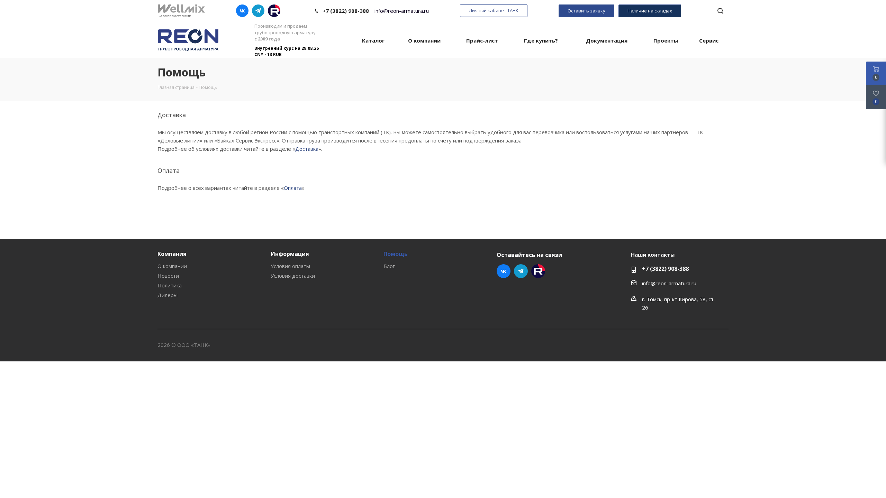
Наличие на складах (649, 11)
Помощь (395, 254)
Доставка (306, 148)
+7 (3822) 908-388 (346, 10)
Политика (169, 285)
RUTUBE (274, 10)
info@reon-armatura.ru (401, 11)
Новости (168, 275)
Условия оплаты (290, 265)
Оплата (293, 187)
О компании (172, 265)
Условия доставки (293, 275)
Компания (172, 254)
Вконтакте (242, 10)
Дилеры (167, 295)
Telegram (258, 10)
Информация (290, 254)
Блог (389, 265)
